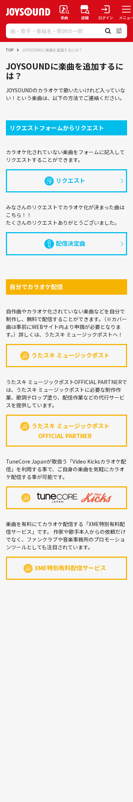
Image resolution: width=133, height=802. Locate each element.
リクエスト (70, 180)
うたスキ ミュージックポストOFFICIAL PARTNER (70, 430)
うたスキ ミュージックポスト (70, 355)
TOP (9, 49)
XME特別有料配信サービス (70, 567)
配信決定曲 (70, 243)
